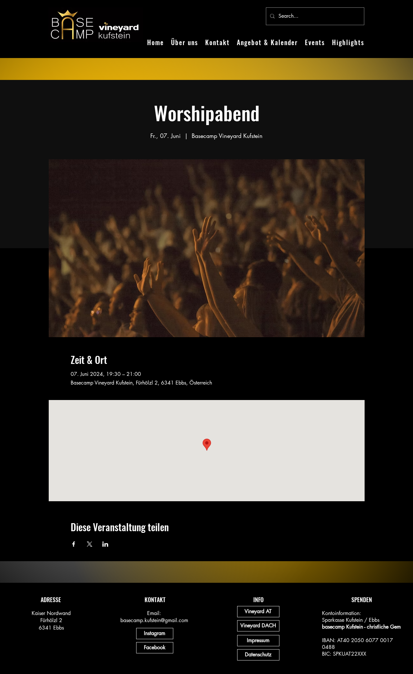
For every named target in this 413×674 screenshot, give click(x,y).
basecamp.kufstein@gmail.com (154, 620)
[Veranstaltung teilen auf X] (89, 544)
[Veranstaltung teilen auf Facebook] (74, 544)
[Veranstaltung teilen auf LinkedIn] (105, 544)
